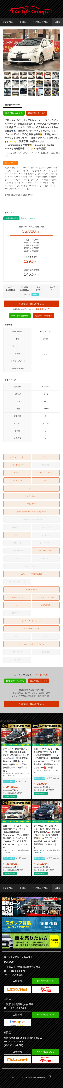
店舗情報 (17, 981)
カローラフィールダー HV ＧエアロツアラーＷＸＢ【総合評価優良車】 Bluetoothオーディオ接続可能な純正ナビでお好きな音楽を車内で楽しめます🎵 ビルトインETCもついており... (16, 837)
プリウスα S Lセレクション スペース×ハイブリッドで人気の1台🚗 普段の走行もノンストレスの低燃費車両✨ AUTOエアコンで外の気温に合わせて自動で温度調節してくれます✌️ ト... (47, 837)
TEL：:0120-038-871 (15, 1041)
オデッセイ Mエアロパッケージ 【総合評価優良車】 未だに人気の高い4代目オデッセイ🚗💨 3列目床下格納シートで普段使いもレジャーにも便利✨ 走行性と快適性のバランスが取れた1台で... (16, 760)
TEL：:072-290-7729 (15, 1008)
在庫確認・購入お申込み (31, 304)
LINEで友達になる (45, 981)
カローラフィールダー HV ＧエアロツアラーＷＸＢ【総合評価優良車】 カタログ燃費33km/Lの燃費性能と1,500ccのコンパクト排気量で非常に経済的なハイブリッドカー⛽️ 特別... (47, 758)
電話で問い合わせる (36, 113)
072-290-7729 (42, 309)
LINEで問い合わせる (14, 113)
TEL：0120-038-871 (14, 971)
